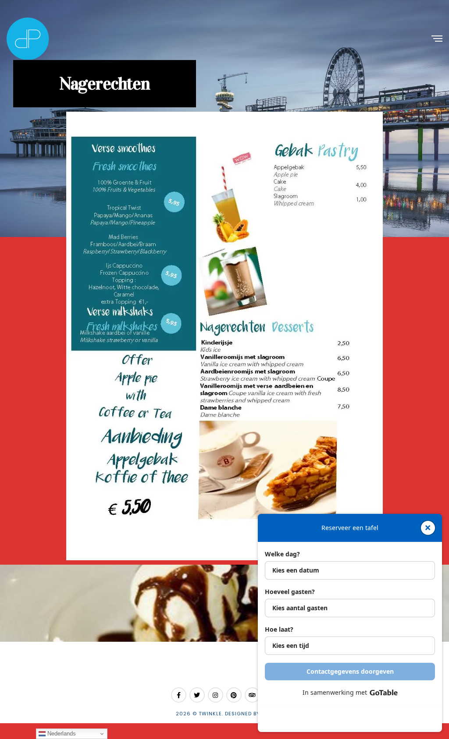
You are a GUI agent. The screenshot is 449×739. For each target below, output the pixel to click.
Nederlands (61, 733)
